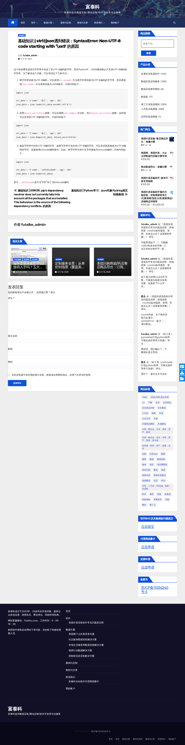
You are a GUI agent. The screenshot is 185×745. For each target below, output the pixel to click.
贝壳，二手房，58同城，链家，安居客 (156, 487)
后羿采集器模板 (149, 116)
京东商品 (167, 402)
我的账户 (115, 22)
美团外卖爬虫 (160, 475)
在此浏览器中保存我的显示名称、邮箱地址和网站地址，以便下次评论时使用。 (52, 374)
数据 (152, 459)
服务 (144, 464)
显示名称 (12, 335)
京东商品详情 (148, 408)
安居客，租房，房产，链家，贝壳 (156, 447)
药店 (156, 480)
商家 (154, 413)
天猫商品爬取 (148, 424)
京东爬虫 (162, 408)
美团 (163, 470)
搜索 (148, 53)
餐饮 (144, 504)
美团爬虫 (146, 480)
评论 (11, 298)
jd (143, 402)
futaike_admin (30, 55)
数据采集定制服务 (150, 81)
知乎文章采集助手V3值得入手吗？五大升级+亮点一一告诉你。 (29, 267)
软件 (33, 22)
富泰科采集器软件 (150, 73)
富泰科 (93, 7)
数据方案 (48, 22)
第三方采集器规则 (150, 104)
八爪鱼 (145, 413)
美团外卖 (146, 475)
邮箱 (10, 348)
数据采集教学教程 (150, 89)
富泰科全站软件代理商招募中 (84, 681)
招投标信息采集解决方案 (81, 655)
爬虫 (156, 470)
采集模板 (146, 499)
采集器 (168, 494)
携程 (144, 459)
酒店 (152, 494)
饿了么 (153, 504)
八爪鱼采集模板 (149, 108)
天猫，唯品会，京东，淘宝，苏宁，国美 (156, 430)
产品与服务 (17, 259)
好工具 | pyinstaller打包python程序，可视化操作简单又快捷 (156, 337)
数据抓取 (161, 459)
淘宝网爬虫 (162, 464)
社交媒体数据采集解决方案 (83, 639)
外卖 (161, 413)
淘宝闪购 (146, 470)
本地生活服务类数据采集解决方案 (86, 644)
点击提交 (147, 526)
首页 (23, 22)
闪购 (167, 499)
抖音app (154, 454)
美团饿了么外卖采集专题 (81, 633)
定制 (144, 454)
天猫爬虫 (162, 424)
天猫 (156, 418)
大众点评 (146, 418)
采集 (159, 494)
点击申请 (147, 547)
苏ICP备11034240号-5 (154, 589)
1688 (144, 397)
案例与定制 (66, 22)
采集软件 (158, 499)
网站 (10, 361)
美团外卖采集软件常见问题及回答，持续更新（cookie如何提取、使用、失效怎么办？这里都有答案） (157, 230)
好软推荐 (35, 259)
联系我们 (98, 22)
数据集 (144, 96)
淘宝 (152, 464)
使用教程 (22, 35)
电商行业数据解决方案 (80, 650)
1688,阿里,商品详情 (159, 397)
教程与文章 (82, 22)
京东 (158, 402)
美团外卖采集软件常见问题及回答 (86, 622)
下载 (150, 402)
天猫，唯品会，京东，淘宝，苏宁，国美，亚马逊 (156, 438)
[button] (174, 22)
